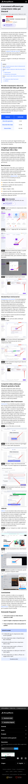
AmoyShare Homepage (7, 2)
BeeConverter (8, 72)
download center (8, 718)
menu (26, 1)
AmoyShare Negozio (9, 722)
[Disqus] (14, 684)
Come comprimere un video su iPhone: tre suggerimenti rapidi (13, 655)
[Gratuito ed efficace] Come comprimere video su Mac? (13, 643)
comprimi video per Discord (13, 51)
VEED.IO (6, 81)
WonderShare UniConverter (10, 74)
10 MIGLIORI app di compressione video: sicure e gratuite (13, 634)
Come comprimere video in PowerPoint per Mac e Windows (14, 638)
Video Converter (13, 708)
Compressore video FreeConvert (11, 79)
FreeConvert (4, 404)
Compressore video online (22, 708)
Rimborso (20, 771)
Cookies (15, 771)
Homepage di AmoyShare (5, 708)
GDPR (11, 771)
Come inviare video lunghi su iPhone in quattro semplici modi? (13, 647)
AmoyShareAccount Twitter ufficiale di (25, 758)
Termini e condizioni (7, 769)
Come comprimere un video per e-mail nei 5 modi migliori (14, 651)
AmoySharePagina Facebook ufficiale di (22, 758)
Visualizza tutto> (14, 659)
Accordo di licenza (20, 769)
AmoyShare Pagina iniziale (7, 713)
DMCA (7, 771)
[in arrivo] (18, 758)
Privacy (13, 769)
